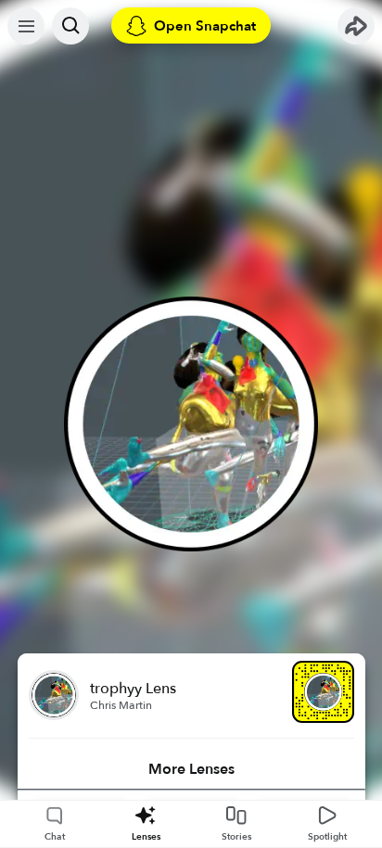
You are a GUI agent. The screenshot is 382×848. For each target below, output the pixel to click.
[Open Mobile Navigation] (26, 25)
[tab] (191, 769)
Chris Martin (121, 705)
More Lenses (191, 769)
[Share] (356, 25)
